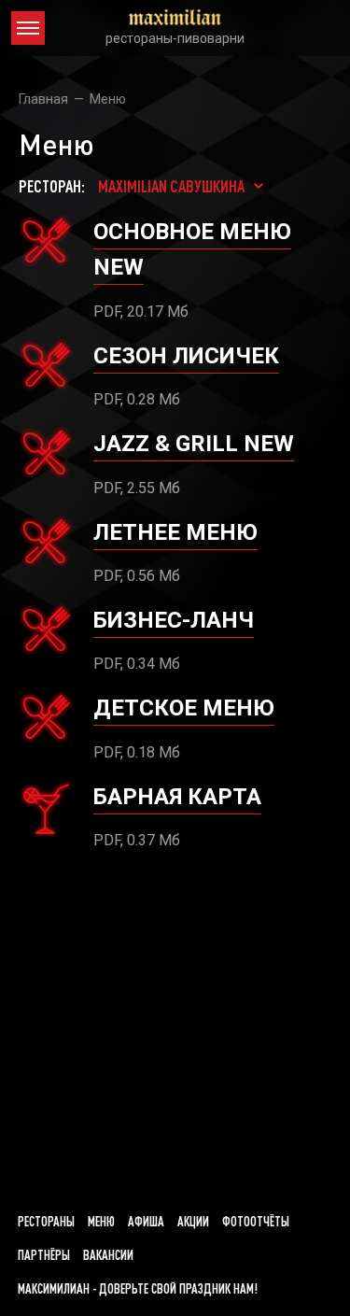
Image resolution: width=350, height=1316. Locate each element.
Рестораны (46, 1221)
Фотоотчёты (255, 1221)
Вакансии (108, 1255)
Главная (43, 99)
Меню (101, 1221)
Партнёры (44, 1255)
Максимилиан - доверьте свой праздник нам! (138, 1288)
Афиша (146, 1221)
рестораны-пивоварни (175, 38)
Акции (193, 1221)
